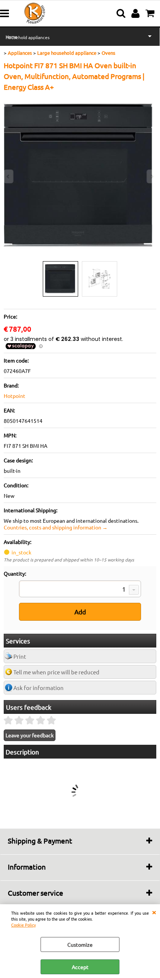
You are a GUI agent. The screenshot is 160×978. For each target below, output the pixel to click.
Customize (80, 944)
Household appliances (27, 37)
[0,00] (150, 13)
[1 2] (80, 589)
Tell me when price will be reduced (56, 671)
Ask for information (38, 687)
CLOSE (154, 911)
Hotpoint (14, 395)
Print (19, 656)
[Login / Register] (136, 13)
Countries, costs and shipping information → (56, 527)
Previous (8, 176)
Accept (80, 966)
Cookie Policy (23, 925)
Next (151, 176)
